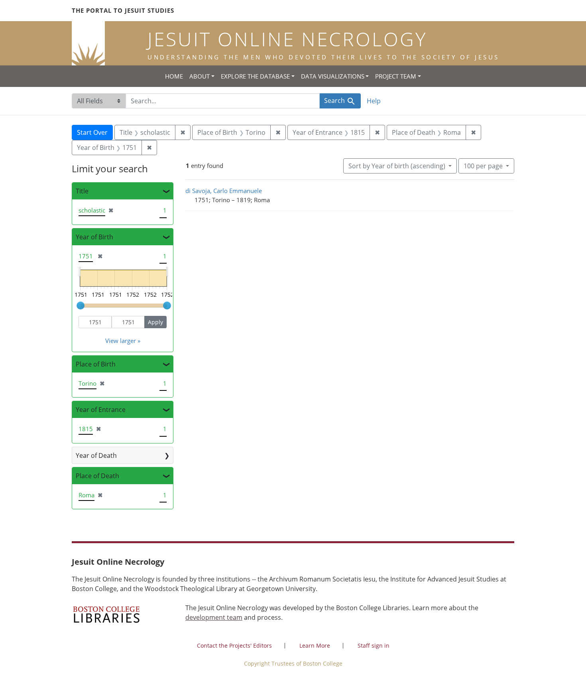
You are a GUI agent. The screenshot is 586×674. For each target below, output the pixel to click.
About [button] (199, 76)
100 (483, 165)
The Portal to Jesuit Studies (123, 10)
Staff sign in (373, 645)
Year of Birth (94, 237)
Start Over (92, 132)
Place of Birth (96, 364)
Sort (396, 166)
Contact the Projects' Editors (234, 645)
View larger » (122, 341)
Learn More (314, 645)
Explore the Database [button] (255, 76)
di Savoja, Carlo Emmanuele (223, 191)
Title (82, 191)
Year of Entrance (101, 409)
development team (213, 617)
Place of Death (97, 475)
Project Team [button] (395, 76)
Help (374, 101)
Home (174, 76)
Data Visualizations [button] (332, 76)
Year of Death (96, 455)
